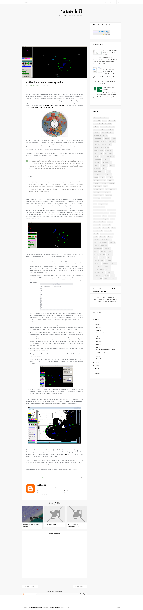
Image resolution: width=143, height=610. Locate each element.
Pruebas (108, 174)
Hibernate (96, 228)
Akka (113, 138)
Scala (95, 129)
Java (101, 126)
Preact (95, 251)
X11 (106, 275)
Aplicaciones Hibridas (99, 141)
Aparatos (108, 195)
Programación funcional (99, 135)
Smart (113, 263)
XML (112, 275)
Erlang (95, 165)
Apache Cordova (98, 195)
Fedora (102, 144)
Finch (111, 219)
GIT (109, 144)
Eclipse (112, 213)
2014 (96, 371)
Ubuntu (106, 138)
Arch (66, 450)
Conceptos (96, 159)
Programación (50, 477)
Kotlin (95, 233)
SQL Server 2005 (98, 260)
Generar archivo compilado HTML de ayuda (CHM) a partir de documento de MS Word (109, 70)
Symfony (109, 180)
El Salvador (96, 216)
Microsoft (96, 239)
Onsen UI (103, 245)
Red (95, 257)
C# (109, 123)
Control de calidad (98, 207)
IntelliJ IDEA (105, 228)
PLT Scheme (108, 150)
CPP (105, 204)
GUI (103, 222)
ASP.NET (110, 129)
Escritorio (111, 216)
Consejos (105, 159)
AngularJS (106, 192)
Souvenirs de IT (71, 11)
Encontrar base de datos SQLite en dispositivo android (110, 52)
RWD (95, 254)
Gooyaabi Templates (55, 607)
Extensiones (97, 219)
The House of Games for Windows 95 (42, 107)
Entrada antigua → (80, 586)
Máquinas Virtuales (98, 171)
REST (95, 177)
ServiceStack (105, 263)
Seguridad (96, 263)
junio (97, 341)
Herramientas (106, 225)
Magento (102, 236)
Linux (103, 121)
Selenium (109, 177)
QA (110, 251)
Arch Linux (104, 132)
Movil (104, 168)
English (95, 144)
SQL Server (111, 121)
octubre (98, 330)
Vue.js (102, 156)
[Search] (118, 2)
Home (26, 2)
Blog (103, 123)
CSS (111, 132)
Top (119, 607)
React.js (108, 254)
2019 (96, 322)
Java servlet (107, 230)
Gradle (109, 222)
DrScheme (96, 162)
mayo (98, 344)
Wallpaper (109, 272)
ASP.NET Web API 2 (110, 189)
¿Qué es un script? (51, 524)
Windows (102, 129)
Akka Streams (97, 192)
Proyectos (103, 251)
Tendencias (105, 266)
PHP (108, 171)
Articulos (96, 198)
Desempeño (110, 210)
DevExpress (96, 213)
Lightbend (109, 233)
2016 (96, 365)
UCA (103, 183)
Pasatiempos (97, 248)
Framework (103, 165)
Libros (101, 233)
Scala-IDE (107, 260)
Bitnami (110, 201)
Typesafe (96, 183)
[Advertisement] (54, 34)
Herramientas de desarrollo (100, 147)
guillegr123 (41, 485)
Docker (105, 213)
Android (96, 132)
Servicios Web (108, 153)
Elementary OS (106, 162)
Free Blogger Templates (36, 607)
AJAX (105, 186)
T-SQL (95, 156)
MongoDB (96, 168)
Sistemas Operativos (99, 180)
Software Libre (97, 138)
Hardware (96, 225)
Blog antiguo (97, 118)
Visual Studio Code (98, 272)
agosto (98, 336)
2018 (96, 325)
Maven (109, 236)
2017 (96, 362)
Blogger (60, 591)
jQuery (112, 278)
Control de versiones (99, 210)
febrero (98, 356)
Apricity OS (109, 156)
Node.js (111, 242)
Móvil (95, 242)
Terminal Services (98, 269)
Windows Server (98, 275)
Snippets (96, 121)
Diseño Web (111, 141)
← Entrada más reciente (30, 586)
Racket (101, 254)
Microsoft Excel (105, 239)
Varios (107, 269)
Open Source (109, 126)
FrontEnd (96, 222)
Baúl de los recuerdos (32, 85)
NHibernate (103, 242)
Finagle (105, 219)
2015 (96, 368)
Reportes (102, 257)
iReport (105, 278)
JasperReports (97, 230)
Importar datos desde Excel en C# (109, 88)
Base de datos (105, 198)
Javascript (96, 123)
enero (98, 359)
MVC (95, 236)
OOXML (96, 245)
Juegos (44, 477)
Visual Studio (97, 186)
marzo (98, 347)
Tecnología (96, 266)
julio (97, 338)
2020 (96, 319)
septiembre (99, 333)
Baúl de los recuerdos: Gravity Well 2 (106, 349)
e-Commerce (97, 278)
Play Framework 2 (98, 174)
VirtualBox (110, 183)
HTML (95, 126)
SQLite (101, 177)
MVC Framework (98, 150)
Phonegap (106, 248)
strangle (67, 454)
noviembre (99, 327)
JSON (112, 228)
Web (105, 118)
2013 (96, 374)
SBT (108, 257)
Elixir (104, 216)
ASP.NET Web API (98, 189)
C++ (99, 204)
